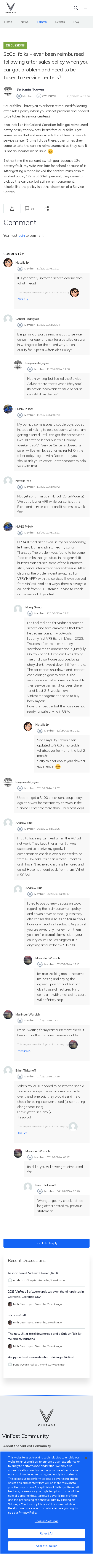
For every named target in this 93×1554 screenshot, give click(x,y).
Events (60, 22)
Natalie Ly (23, 299)
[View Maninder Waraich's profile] (27, 960)
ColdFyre (22, 1133)
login (21, 235)
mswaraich (24, 1050)
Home (8, 22)
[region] (46, 1502)
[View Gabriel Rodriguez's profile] (8, 319)
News (25, 22)
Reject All (46, 1533)
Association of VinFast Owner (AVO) (33, 1273)
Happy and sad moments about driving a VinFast (41, 1357)
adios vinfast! (17, 1315)
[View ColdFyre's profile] (73, 1126)
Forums (41, 22)
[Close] (86, 1458)
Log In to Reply (46, 1243)
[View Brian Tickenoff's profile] (8, 1070)
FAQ (76, 22)
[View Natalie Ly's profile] (8, 262)
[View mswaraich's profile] (73, 1044)
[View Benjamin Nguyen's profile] (8, 91)
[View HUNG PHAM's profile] (8, 409)
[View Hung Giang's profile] (17, 609)
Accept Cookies (47, 1545)
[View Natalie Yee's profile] (8, 481)
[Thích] (12, 208)
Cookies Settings (46, 1521)
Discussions (15, 45)
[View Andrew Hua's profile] (8, 822)
